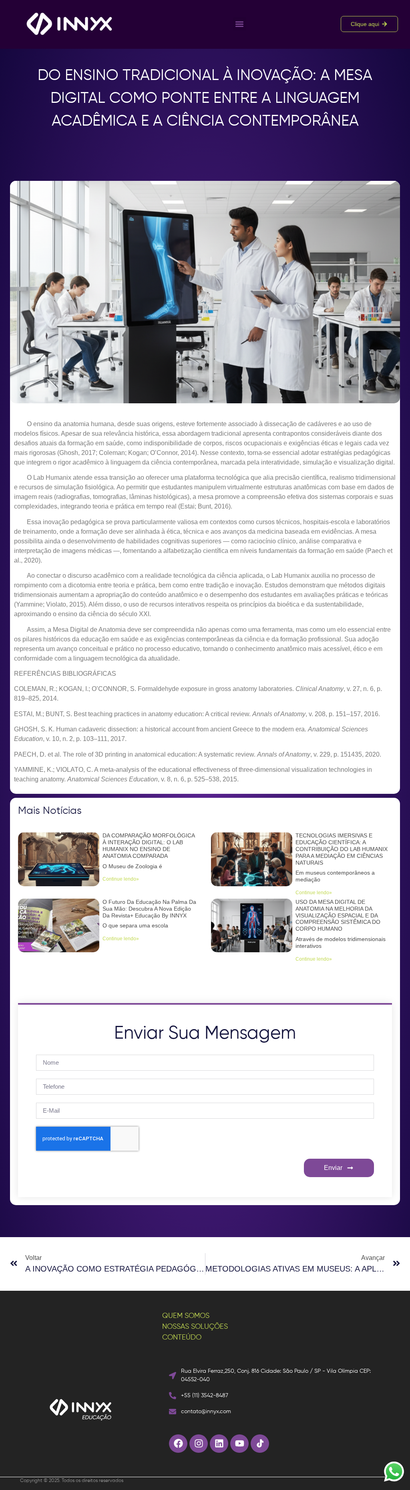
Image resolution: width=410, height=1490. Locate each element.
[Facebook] (178, 1443)
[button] (239, 23)
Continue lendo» (120, 879)
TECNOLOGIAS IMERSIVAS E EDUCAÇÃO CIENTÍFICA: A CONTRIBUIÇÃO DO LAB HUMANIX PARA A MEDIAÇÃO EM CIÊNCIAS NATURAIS (341, 848)
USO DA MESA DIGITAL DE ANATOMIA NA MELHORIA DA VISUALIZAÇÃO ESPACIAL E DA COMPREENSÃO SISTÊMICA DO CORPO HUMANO (337, 915)
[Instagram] (198, 1443)
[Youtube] (239, 1443)
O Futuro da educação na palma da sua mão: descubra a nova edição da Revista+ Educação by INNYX (149, 909)
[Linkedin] (219, 1443)
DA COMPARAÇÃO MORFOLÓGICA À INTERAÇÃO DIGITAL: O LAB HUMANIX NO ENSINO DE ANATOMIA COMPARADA (148, 845)
